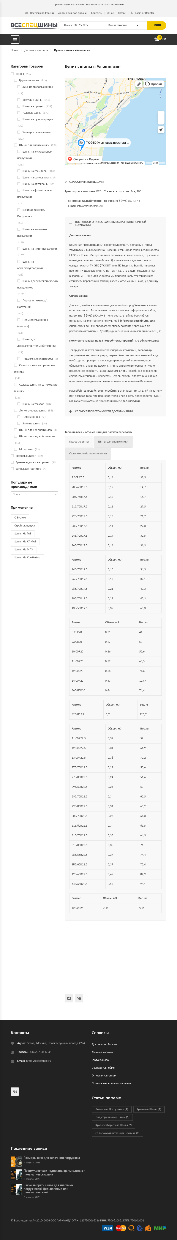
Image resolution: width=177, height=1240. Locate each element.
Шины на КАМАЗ (25, 541)
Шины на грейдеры (34, 171)
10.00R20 (77, 651)
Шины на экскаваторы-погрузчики (34, 155)
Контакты (96, 13)
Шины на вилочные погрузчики (32, 233)
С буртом (20, 517)
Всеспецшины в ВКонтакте (79, 998)
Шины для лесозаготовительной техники (36, 343)
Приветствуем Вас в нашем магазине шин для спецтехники (89, 4)
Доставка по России (42, 13)
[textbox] (34, 495)
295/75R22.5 (79, 796)
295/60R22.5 (79, 787)
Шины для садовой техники (37, 436)
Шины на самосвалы (35, 177)
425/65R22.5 (79, 874)
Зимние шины (31, 423)
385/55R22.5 (79, 855)
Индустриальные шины (112, 1117)
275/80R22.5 (79, 777)
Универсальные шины (36, 132)
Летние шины (31, 417)
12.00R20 (77, 671)
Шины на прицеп (33, 106)
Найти (157, 25)
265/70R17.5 (79, 545)
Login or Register (144, 13)
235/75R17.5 (79, 526)
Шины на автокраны (35, 184)
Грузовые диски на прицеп (33, 462)
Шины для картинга (28, 469)
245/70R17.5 (79, 535)
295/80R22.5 (79, 806)
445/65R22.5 (79, 884)
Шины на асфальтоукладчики (30, 265)
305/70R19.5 (79, 598)
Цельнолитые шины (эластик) (32, 323)
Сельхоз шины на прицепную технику (35, 368)
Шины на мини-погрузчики (39, 249)
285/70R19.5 (79, 589)
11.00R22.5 (79, 738)
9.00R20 (77, 642)
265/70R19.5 (79, 579)
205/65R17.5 (79, 487)
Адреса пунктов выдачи (72, 13)
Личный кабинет (102, 1052)
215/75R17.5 (79, 506)
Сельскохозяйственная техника (117, 1133)
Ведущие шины (32, 100)
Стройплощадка (24, 525)
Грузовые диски (26, 456)
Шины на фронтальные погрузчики (34, 194)
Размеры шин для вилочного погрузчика (52, 1158)
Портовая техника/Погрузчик (31, 304)
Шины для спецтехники (34, 145)
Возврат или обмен (104, 1068)
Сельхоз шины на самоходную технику (35, 388)
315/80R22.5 (79, 845)
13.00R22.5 (79, 757)
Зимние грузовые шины (37, 87)
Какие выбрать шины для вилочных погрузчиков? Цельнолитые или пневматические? (48, 1189)
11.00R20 (77, 661)
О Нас (110, 13)
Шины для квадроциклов (35, 430)
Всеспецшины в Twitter (69, 998)
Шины (20, 74)
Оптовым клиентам (104, 1075)
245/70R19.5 (79, 569)
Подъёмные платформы (37, 359)
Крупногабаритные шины (113, 1125)
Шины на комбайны (27, 557)
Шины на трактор (33, 404)
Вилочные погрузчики (111, 1109)
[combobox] (34, 494)
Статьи (122, 13)
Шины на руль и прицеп (37, 119)
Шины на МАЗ (23, 549)
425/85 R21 (79, 714)
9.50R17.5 (78, 477)
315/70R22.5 (79, 835)
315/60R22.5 (79, 825)
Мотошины (26, 449)
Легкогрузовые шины (32, 410)
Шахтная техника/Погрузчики (31, 213)
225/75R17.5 (79, 516)
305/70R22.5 (79, 816)
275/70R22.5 (79, 767)
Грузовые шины (29, 80)
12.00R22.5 (79, 748)
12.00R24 (77, 908)
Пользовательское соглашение (111, 1083)
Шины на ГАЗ (22, 533)
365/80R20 (78, 690)
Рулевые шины (31, 113)
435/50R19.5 (79, 608)
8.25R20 (77, 632)
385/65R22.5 (79, 864)
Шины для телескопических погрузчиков (37, 284)
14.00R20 (77, 680)
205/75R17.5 (79, 497)
